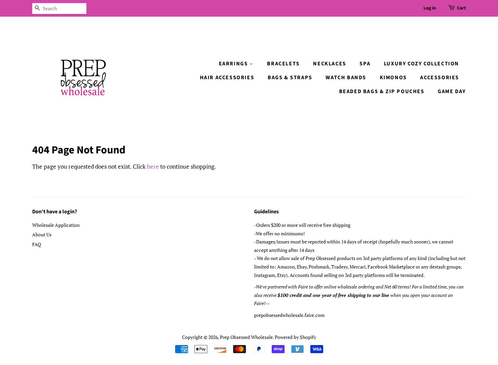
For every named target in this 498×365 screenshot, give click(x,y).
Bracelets (283, 63)
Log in (429, 8)
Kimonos (393, 77)
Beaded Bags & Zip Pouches (381, 91)
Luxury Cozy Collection (421, 63)
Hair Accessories (227, 77)
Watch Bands (346, 77)
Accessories (439, 77)
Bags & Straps (290, 77)
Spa (364, 63)
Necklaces (329, 63)
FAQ (36, 244)
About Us (41, 234)
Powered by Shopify (295, 337)
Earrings (234, 63)
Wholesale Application (56, 225)
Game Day (452, 91)
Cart (461, 8)
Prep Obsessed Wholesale (246, 337)
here (153, 166)
